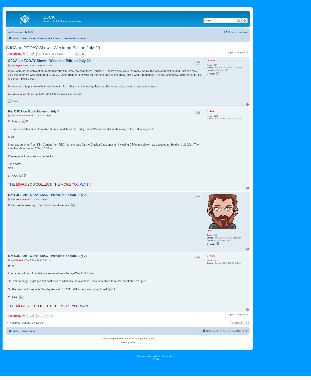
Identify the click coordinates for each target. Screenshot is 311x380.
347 (215, 65)
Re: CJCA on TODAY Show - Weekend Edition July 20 (47, 195)
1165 (216, 116)
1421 (216, 235)
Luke (209, 230)
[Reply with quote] (198, 61)
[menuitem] (28, 32)
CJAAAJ (211, 111)
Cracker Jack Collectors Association (155, 356)
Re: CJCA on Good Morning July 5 (33, 111)
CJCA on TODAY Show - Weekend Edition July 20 (53, 47)
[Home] (25, 18)
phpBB (116, 338)
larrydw (211, 60)
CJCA (156, 359)
